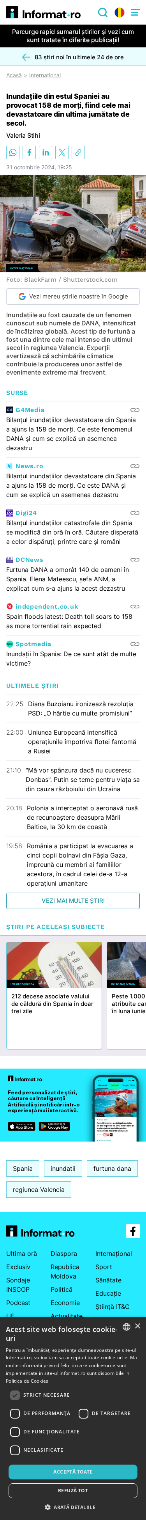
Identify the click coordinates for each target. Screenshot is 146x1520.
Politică (61, 1289)
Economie (65, 1303)
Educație (108, 1293)
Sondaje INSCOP (18, 1284)
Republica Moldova (65, 1271)
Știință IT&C (112, 1306)
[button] (73, 1507)
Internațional (45, 75)
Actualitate (67, 1316)
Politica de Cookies (27, 1381)
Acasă (14, 75)
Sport (103, 1267)
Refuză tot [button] (73, 1490)
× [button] (137, 1326)
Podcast (18, 1303)
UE (10, 1316)
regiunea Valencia (39, 1189)
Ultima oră (21, 1253)
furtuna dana (112, 1168)
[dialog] (73, 1418)
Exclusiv (18, 1267)
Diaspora (64, 1253)
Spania (23, 1168)
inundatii (63, 1168)
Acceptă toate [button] (72, 1472)
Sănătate (108, 1280)
